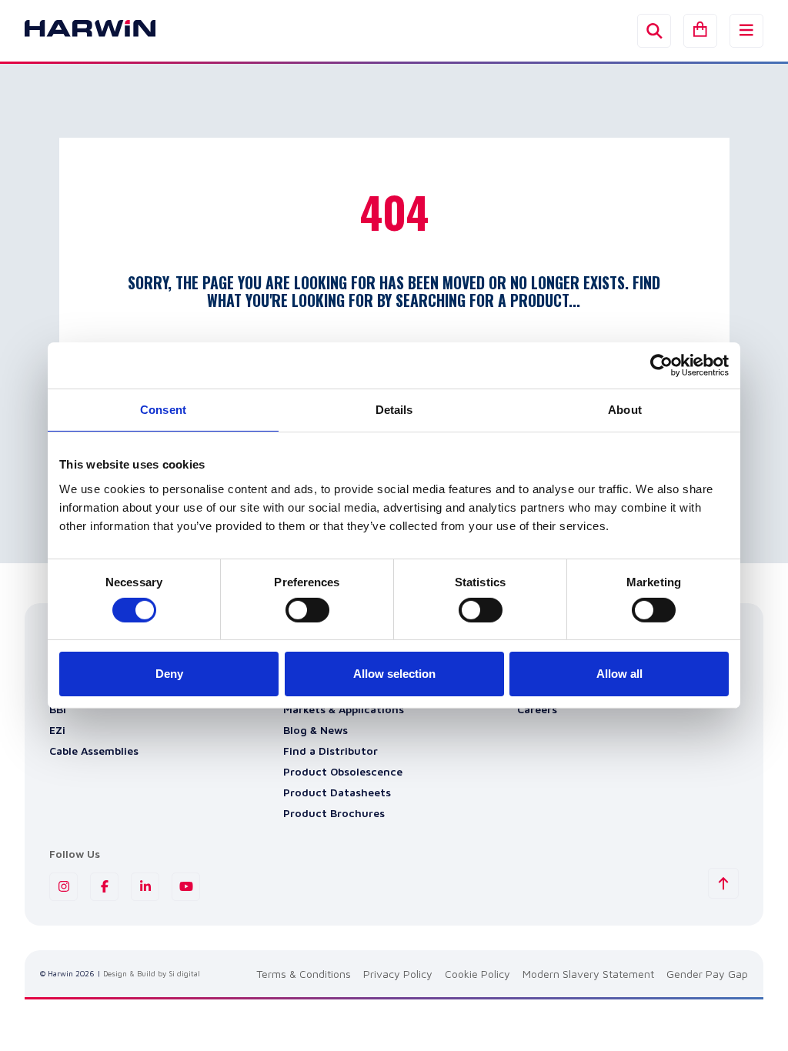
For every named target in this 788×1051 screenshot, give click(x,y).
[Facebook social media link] (104, 886)
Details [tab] (394, 409)
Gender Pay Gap (707, 973)
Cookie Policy (477, 973)
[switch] (307, 610)
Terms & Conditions (303, 973)
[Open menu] (746, 31)
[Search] (654, 31)
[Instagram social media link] (63, 886)
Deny (169, 673)
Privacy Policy (397, 973)
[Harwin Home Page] (78, 31)
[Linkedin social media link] (145, 886)
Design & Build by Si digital (151, 973)
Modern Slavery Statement (588, 973)
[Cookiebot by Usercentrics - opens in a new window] (661, 365)
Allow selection (394, 673)
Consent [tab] (163, 409)
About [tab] (625, 409)
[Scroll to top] (723, 883)
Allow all (619, 673)
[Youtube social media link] (186, 886)
